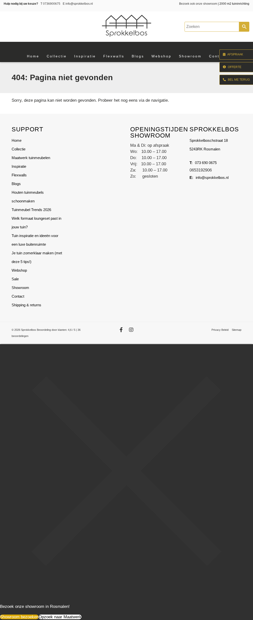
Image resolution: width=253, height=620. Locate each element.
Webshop (19, 270)
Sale (15, 279)
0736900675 (50, 3)
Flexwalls (19, 175)
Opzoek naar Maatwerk (60, 617)
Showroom (20, 288)
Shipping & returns (26, 305)
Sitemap (236, 329)
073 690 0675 (206, 163)
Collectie (18, 149)
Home (16, 140)
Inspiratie (19, 166)
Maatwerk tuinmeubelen (31, 158)
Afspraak (235, 54)
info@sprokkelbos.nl (78, 3)
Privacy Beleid (220, 329)
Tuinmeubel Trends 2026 (31, 210)
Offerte (234, 67)
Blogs (16, 184)
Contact (18, 296)
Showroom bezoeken (19, 617)
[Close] (126, 596)
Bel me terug (238, 79)
